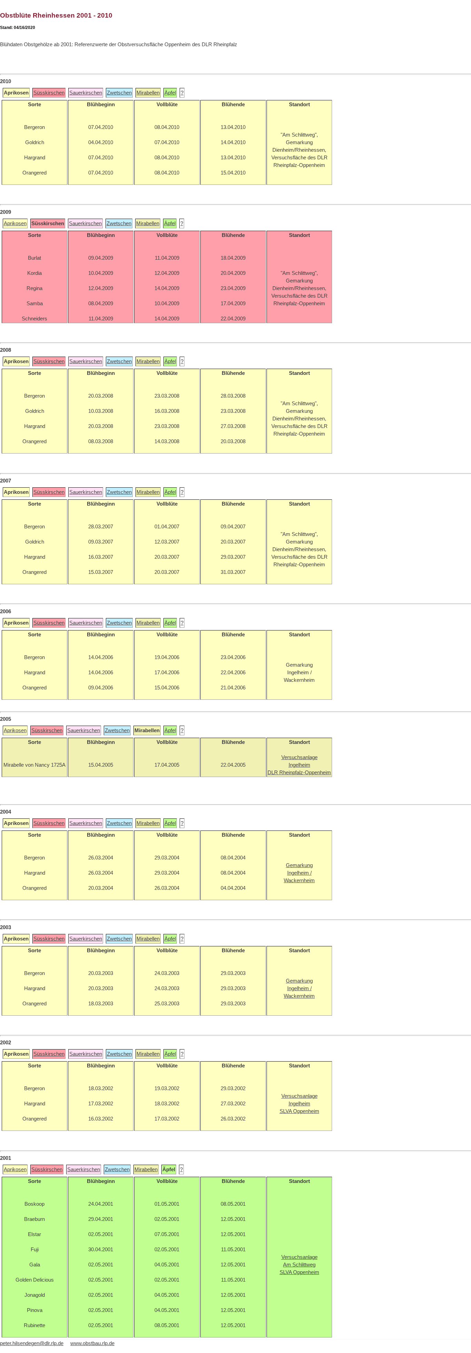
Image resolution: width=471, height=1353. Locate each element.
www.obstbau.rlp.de (92, 1343)
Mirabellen (148, 93)
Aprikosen (15, 223)
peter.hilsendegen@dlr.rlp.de (31, 1343)
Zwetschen (119, 93)
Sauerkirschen (85, 93)
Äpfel (170, 93)
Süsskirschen (48, 93)
